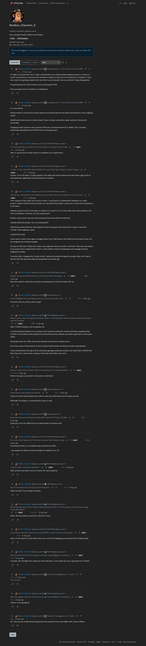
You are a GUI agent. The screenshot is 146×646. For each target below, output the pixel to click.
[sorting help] (63, 62)
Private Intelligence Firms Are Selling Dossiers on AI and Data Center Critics (36, 298)
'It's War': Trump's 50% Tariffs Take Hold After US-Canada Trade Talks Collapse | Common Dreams (44, 170)
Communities (31, 3)
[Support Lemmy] (67, 3)
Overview (15, 62)
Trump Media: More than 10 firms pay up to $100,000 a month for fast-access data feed (41, 533)
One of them (15, 580)
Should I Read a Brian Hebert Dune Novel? (25, 393)
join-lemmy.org (129, 642)
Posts (35, 62)
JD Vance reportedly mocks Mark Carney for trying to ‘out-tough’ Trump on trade (38, 147)
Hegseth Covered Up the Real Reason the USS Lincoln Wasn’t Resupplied (36, 276)
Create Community (57, 3)
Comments (25, 62)
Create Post (43, 3)
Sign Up (132, 3)
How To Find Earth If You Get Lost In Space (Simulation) (30, 487)
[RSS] (66, 62)
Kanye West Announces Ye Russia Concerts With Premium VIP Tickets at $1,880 (38, 417)
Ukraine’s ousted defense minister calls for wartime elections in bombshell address (39, 370)
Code (119, 642)
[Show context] (86, 69)
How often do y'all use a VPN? (72, 69)
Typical (72, 574)
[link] (89, 69)
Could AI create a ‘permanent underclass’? (25, 467)
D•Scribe (18, 3)
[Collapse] (12, 69)
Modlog (91, 642)
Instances (106, 642)
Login (125, 3)
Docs (113, 642)
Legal (98, 642)
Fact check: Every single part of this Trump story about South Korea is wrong (37, 440)
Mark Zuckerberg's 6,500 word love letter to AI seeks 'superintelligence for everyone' (39, 555)
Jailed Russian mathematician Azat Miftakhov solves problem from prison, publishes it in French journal (46, 195)
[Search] (120, 3)
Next (13, 635)
